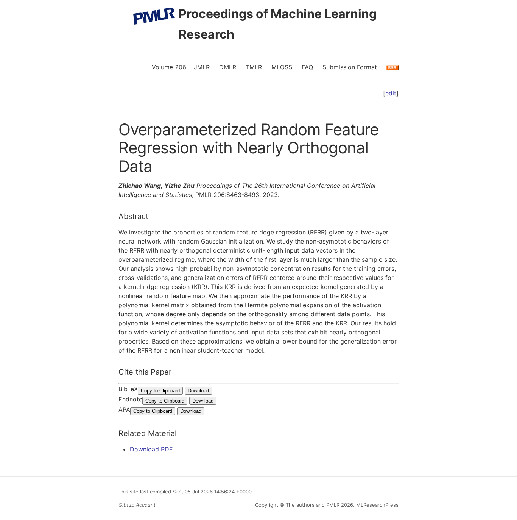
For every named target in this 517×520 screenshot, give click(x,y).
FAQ (307, 67)
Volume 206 (169, 67)
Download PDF (151, 449)
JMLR (202, 67)
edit (390, 93)
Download (198, 391)
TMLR (254, 67)
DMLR (227, 67)
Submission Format (349, 67)
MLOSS (281, 67)
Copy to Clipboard (160, 391)
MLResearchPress (377, 505)
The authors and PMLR (312, 505)
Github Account (137, 505)
